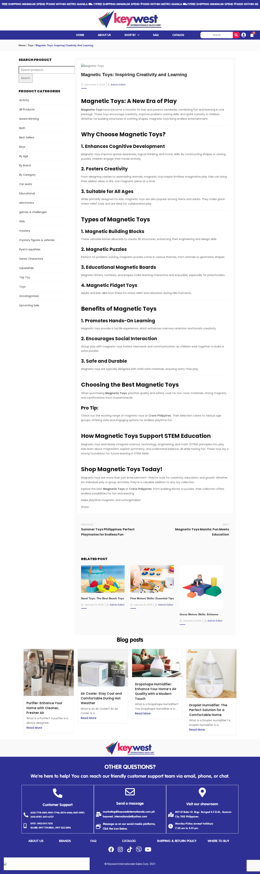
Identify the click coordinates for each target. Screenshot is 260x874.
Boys (22, 147)
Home (22, 45)
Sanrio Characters (31, 259)
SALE (156, 35)
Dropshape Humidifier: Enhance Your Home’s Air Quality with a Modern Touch (155, 691)
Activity (24, 100)
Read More (34, 728)
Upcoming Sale (29, 305)
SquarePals (26, 268)
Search (25, 78)
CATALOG (178, 35)
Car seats (25, 184)
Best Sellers (26, 137)
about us (35, 841)
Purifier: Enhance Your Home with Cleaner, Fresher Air (44, 708)
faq (93, 841)
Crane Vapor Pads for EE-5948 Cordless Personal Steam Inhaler (47, 862)
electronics (26, 203)
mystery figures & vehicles (37, 240)
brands (65, 841)
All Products (27, 109)
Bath (22, 128)
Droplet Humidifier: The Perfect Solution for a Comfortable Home (208, 710)
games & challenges (33, 212)
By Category (27, 175)
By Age (23, 156)
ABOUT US (104, 35)
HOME (80, 35)
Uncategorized (29, 296)
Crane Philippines (159, 415)
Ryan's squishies (29, 249)
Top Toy (24, 277)
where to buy (218, 841)
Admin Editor (118, 84)
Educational (27, 193)
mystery (24, 231)
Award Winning (29, 119)
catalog (129, 841)
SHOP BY (130, 35)
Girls (22, 221)
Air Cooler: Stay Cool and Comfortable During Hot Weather (101, 698)
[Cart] (252, 35)
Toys (30, 45)
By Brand (25, 165)
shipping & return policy (176, 841)
